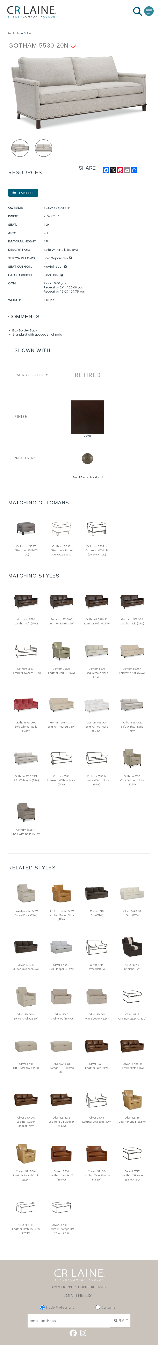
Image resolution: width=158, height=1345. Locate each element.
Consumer (108, 1307)
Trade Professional (60, 1307)
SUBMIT (121, 1321)
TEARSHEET (25, 193)
